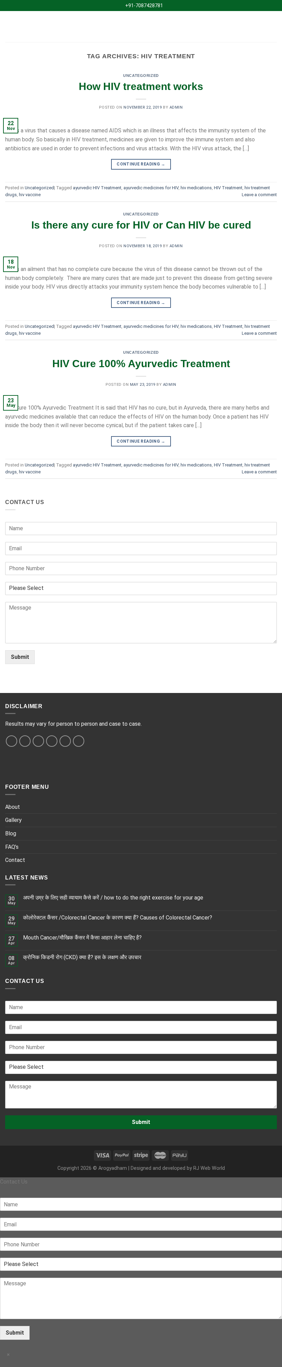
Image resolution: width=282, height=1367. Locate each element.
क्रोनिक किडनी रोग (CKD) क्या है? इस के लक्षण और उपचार (82, 957)
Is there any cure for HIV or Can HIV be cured (141, 225)
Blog (10, 833)
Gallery (13, 820)
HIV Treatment (228, 187)
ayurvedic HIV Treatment (97, 187)
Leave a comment (259, 194)
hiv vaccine (30, 194)
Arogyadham (112, 1168)
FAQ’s (12, 847)
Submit (20, 657)
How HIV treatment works (141, 86)
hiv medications (196, 187)
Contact (15, 860)
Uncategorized (141, 75)
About (12, 807)
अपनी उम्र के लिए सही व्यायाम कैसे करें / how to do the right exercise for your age (113, 897)
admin (176, 107)
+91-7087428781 (143, 5)
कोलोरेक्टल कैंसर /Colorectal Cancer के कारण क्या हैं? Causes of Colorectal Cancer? (117, 917)
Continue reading (141, 164)
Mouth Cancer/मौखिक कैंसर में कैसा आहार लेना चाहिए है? (82, 937)
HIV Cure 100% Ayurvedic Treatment (141, 363)
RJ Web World (209, 1168)
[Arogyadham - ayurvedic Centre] (141, 26)
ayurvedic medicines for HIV (150, 187)
